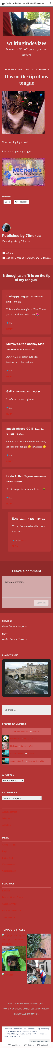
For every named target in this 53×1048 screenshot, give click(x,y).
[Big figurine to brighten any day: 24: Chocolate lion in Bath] (14, 940)
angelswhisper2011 (19, 428)
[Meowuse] (7, 975)
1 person (24, 540)
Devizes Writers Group (12, 897)
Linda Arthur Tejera (19, 476)
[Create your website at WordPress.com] (26, 3)
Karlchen (29, 257)
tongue (47, 257)
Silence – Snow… (17, 753)
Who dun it (7, 818)
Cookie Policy (14, 1036)
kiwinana (14, 746)
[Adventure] (39, 972)
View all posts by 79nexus (16, 241)
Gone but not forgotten (15, 624)
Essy (15, 518)
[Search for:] (26, 710)
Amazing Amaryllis (36, 761)
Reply (9, 329)
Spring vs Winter (30, 738)
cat (8, 257)
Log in (5, 851)
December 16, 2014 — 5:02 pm (27, 392)
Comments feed (9, 864)
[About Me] (39, 946)
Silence (36, 731)
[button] (20, 685)
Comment (41, 602)
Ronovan (6, 890)
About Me (6, 825)
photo (38, 257)
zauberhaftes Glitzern (14, 637)
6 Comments (42, 69)
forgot (20, 257)
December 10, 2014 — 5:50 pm (20, 349)
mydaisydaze (15, 738)
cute (13, 257)
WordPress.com (9, 871)
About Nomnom (9, 812)
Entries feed (7, 858)
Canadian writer (9, 904)
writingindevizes (26, 43)
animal (9, 252)
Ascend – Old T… (17, 761)
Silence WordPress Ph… (20, 731)
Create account (8, 845)
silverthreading (8, 917)
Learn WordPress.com (12, 910)
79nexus (29, 69)
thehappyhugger (18, 296)
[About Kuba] (14, 959)
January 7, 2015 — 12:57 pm (32, 519)
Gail (9, 391)
